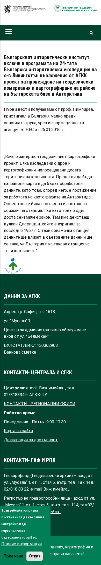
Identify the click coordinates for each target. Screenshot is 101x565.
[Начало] (25, 11)
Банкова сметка (20, 352)
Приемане (13, 556)
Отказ (34, 556)
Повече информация (21, 543)
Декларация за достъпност (31, 439)
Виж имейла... (52, 387)
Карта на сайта (18, 430)
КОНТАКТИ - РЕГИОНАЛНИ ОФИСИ (39, 403)
